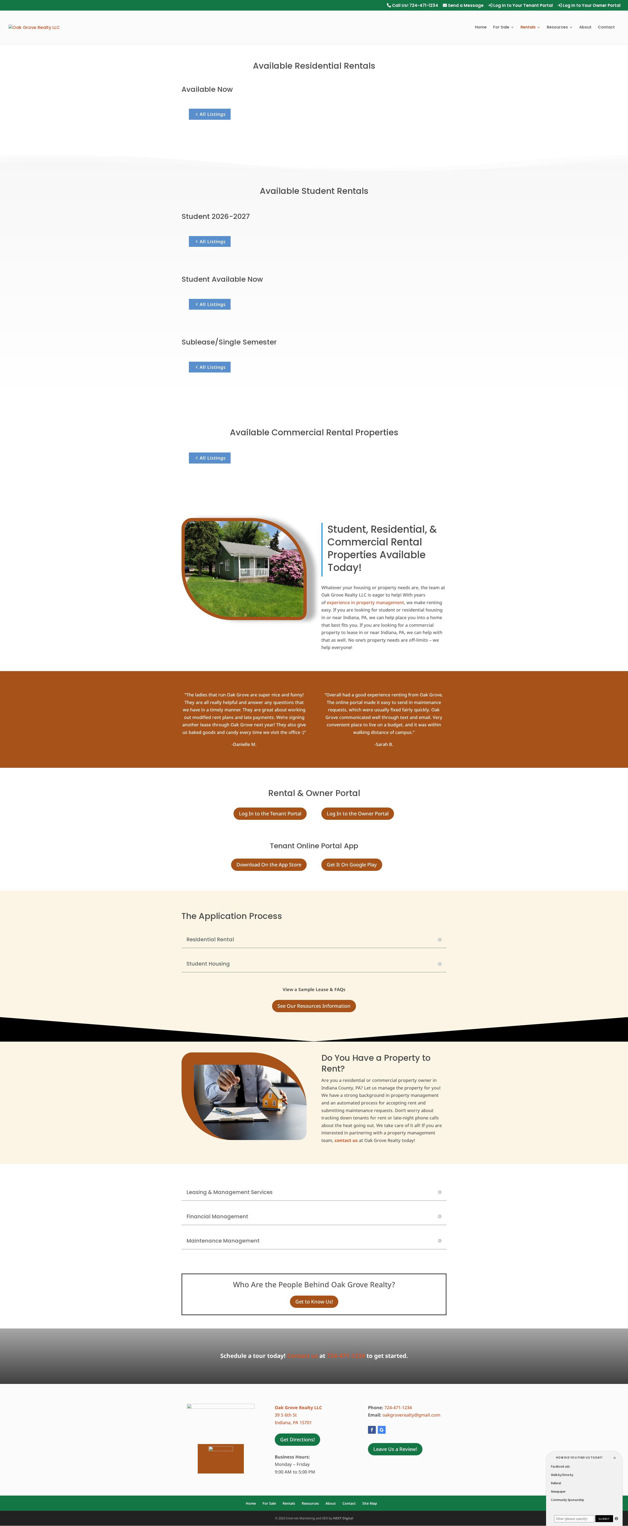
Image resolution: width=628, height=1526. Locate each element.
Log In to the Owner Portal (358, 813)
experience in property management (365, 602)
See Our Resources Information (314, 1006)
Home (481, 28)
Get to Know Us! (314, 1301)
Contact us (302, 1356)
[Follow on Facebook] (372, 1430)
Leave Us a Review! (395, 1449)
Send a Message (465, 5)
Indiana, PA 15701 (293, 1422)
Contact (606, 28)
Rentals (528, 28)
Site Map (369, 1503)
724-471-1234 (346, 1356)
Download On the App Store (268, 864)
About (585, 28)
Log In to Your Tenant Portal (522, 5)
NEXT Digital (343, 1518)
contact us (346, 1140)
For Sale (501, 28)
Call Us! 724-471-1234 (414, 5)
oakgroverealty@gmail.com (412, 1415)
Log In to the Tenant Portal (270, 813)
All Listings (213, 114)
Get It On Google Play (352, 864)
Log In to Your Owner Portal (591, 5)
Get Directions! (297, 1439)
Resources (557, 28)
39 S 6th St (286, 1415)
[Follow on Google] (382, 1430)
